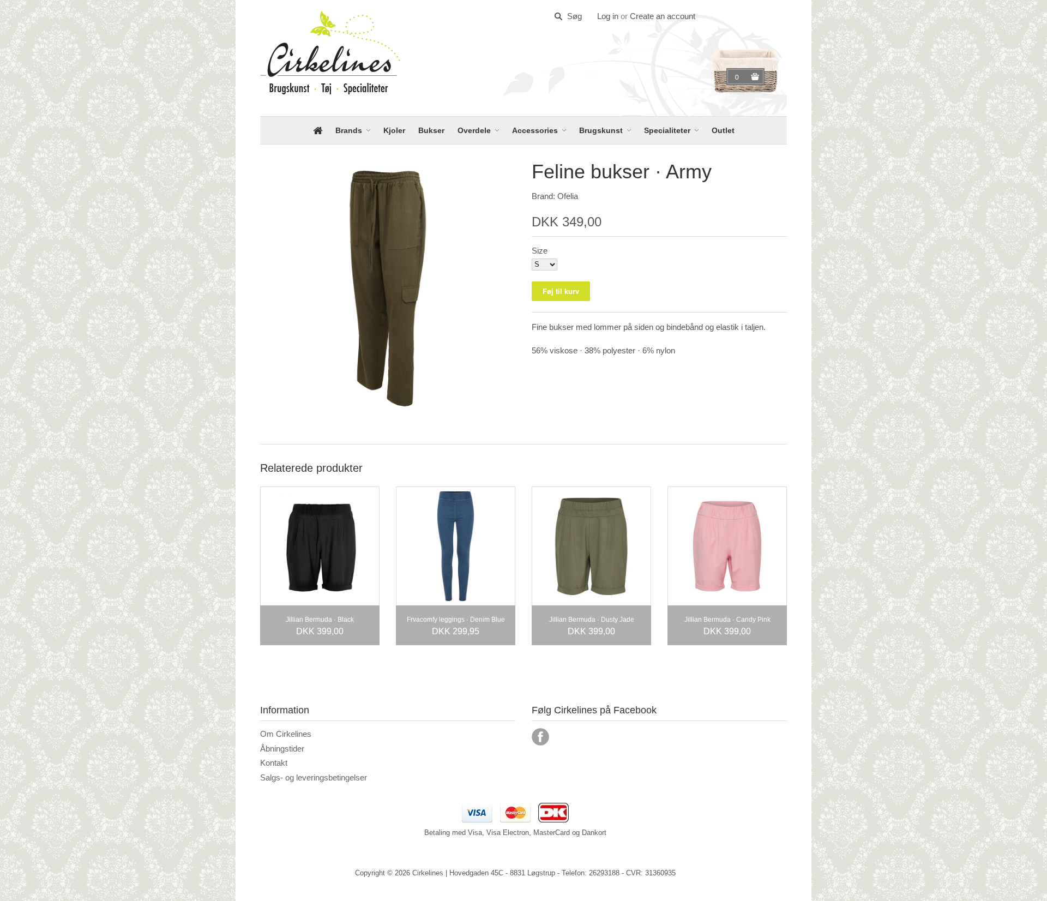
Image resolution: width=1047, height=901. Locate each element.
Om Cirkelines (285, 733)
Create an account (662, 16)
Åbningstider (282, 748)
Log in (607, 16)
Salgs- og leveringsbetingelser (313, 777)
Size (539, 250)
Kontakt (273, 762)
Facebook (540, 737)
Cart (738, 77)
